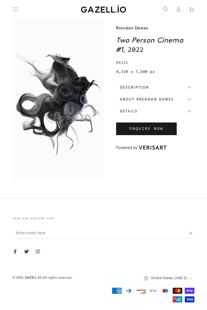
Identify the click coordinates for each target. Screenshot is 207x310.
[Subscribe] (191, 233)
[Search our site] (165, 9)
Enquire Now (146, 129)
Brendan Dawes (132, 28)
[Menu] (15, 9)
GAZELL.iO (33, 277)
